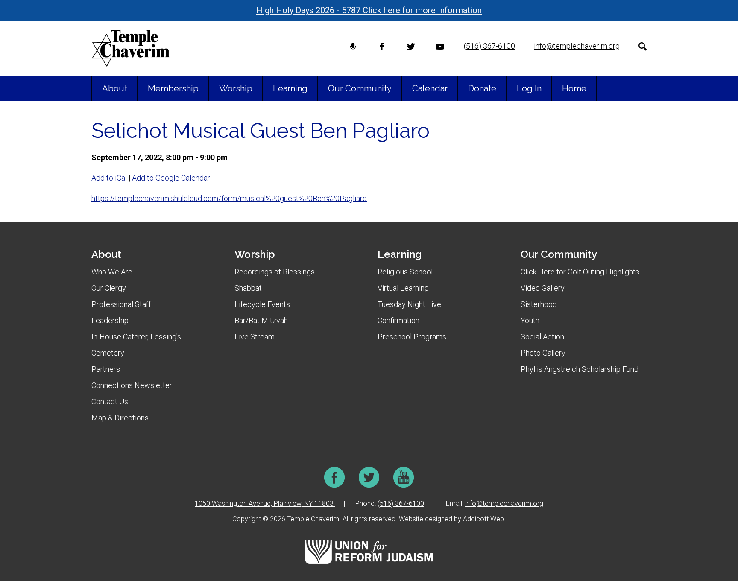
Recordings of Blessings (274, 271)
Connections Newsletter (131, 385)
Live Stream (254, 336)
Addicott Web (483, 519)
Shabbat (248, 287)
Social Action (542, 336)
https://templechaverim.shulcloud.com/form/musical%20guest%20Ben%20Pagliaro (229, 198)
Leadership (110, 320)
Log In (529, 88)
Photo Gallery (543, 352)
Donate (482, 88)
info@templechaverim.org (577, 45)
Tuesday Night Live (409, 304)
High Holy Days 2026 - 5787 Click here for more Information (369, 10)
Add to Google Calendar (171, 177)
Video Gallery (543, 287)
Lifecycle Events (262, 304)
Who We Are (111, 271)
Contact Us (109, 401)
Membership (173, 88)
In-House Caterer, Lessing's (136, 336)
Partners (105, 369)
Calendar (430, 88)
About (114, 88)
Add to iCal (109, 177)
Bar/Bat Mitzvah (261, 320)
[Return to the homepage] (130, 48)
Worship (235, 88)
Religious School (405, 271)
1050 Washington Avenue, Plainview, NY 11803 (265, 503)
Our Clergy (108, 287)
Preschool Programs (412, 336)
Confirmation (398, 320)
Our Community (360, 88)
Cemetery (107, 352)
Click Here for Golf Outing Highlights (580, 271)
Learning (290, 88)
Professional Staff (121, 304)
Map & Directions (120, 417)
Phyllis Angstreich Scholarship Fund (579, 369)
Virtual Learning (403, 287)
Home (574, 88)
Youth (530, 320)
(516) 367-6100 (489, 45)
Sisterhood (539, 304)
